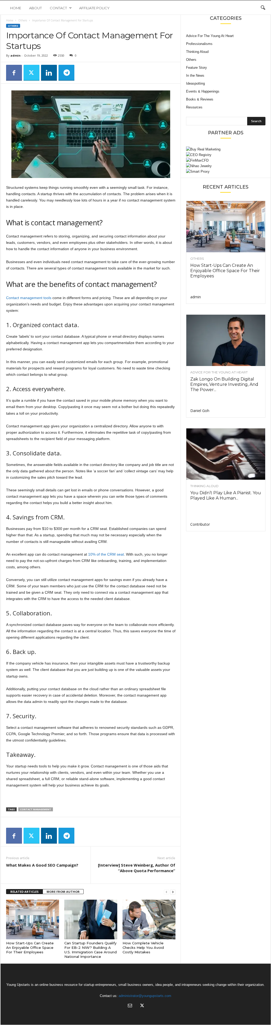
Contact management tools (28, 298)
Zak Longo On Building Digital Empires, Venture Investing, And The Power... (224, 384)
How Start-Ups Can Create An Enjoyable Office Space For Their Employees (30, 947)
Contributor (200, 524)
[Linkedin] (49, 73)
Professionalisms (199, 44)
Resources (194, 107)
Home (15, 8)
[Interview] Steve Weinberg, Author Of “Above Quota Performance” (136, 867)
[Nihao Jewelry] (225, 166)
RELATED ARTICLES (24, 892)
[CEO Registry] (225, 155)
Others (22, 20)
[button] (263, 8)
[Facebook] (14, 73)
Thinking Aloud (197, 52)
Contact (58, 8)
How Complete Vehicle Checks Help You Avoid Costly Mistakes (143, 947)
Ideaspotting (195, 83)
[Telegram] (66, 73)
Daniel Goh (199, 410)
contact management (35, 809)
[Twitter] (31, 73)
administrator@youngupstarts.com (145, 996)
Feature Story (196, 68)
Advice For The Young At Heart (210, 36)
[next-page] (172, 892)
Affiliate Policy (94, 8)
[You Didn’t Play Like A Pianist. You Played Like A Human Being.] (225, 454)
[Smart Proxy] (225, 171)
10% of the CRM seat (106, 554)
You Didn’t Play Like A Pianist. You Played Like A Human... (225, 495)
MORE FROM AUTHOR (63, 892)
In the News (195, 75)
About (35, 8)
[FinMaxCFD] (225, 160)
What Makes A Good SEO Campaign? (42, 865)
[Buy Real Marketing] (225, 149)
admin (15, 55)
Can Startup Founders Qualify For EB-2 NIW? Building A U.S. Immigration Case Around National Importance (90, 950)
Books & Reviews (199, 99)
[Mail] (130, 1006)
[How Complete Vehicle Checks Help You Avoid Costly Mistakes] (149, 919)
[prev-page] (166, 892)
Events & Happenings (202, 91)
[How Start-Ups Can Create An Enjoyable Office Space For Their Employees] (32, 919)
